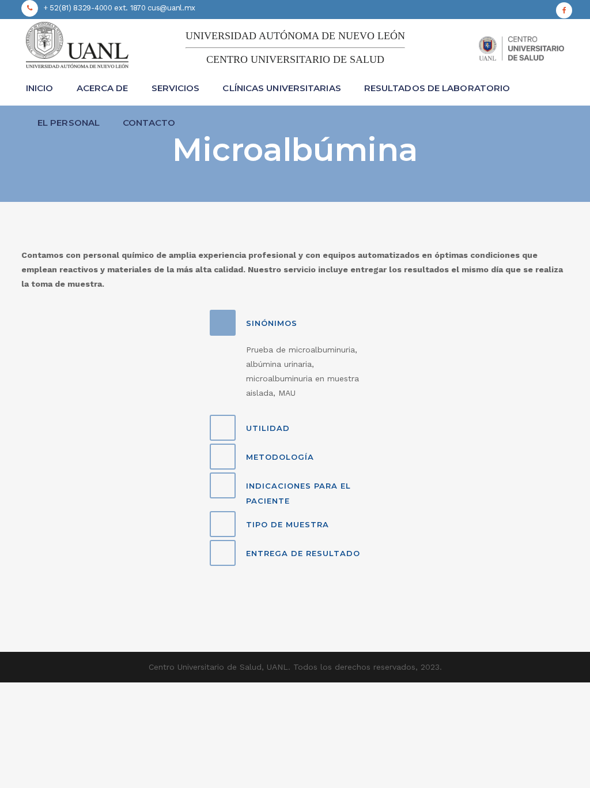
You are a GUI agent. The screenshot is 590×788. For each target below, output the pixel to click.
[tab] (295, 323)
